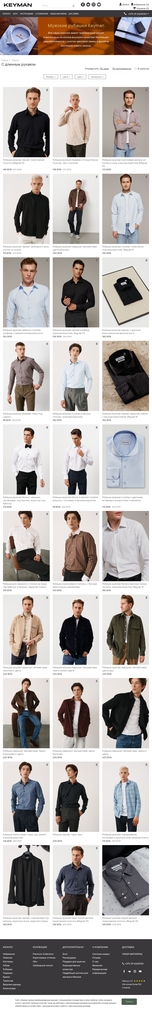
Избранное (9, 953)
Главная (4, 60)
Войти (126, 4)
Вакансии (97, 965)
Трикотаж (8, 980)
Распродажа (26, 13)
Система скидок (101, 953)
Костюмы (8, 961)
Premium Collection (43, 953)
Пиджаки (7, 972)
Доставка (74, 13)
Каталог (7, 13)
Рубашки (15, 60)
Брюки (6, 976)
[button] (136, 14)
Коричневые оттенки (44, 957)
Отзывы (96, 957)
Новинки (7, 957)
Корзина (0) (143, 8)
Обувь (6, 965)
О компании (41, 13)
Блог (15, 13)
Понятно (129, 1002)
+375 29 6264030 (134, 963)
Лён (35, 961)
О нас (95, 961)
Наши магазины (58, 13)
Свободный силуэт (43, 965)
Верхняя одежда (12, 984)
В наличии (143, 68)
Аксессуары (9, 988)
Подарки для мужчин (74, 961)
